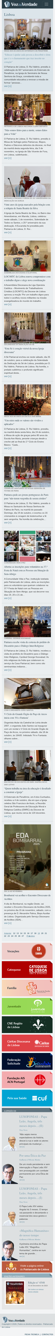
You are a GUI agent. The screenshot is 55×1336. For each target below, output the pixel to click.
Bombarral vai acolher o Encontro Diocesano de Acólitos (27, 897)
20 (42, 933)
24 (12, 936)
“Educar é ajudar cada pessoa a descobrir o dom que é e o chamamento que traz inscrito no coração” (27, 58)
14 (21, 933)
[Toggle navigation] (46, 4)
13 (18, 933)
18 (35, 933)
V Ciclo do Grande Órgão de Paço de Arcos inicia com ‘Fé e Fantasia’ (25, 715)
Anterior (7, 933)
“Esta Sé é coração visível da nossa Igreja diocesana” (24, 350)
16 (28, 933)
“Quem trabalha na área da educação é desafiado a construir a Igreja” (27, 790)
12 (14, 933)
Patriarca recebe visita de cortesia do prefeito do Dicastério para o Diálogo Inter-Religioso (27, 643)
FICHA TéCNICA (32, 1334)
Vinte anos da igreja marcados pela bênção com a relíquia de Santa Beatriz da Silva (27, 206)
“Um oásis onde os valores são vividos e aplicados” (23, 422)
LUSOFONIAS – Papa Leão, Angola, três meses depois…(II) (33, 1121)
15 (25, 933)
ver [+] (7, 86)
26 (19, 936)
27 (23, 936)
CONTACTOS (47, 1334)
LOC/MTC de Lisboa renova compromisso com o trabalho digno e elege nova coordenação (27, 278)
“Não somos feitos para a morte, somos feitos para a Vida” (25, 132)
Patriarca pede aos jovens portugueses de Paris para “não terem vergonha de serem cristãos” (26, 496)
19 (39, 933)
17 (32, 933)
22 (5, 936)
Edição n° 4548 (36, 1282)
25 (16, 936)
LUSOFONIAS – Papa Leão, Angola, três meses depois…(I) (33, 1193)
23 (9, 936)
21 (46, 933)
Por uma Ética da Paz (32, 1155)
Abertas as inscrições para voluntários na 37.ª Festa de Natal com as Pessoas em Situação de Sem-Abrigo (26, 570)
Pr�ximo (31, 936)
